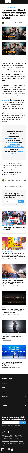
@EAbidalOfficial (13, 142)
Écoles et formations (7, 401)
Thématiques (5, 392)
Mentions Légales (21, 443)
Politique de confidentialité (7, 445)
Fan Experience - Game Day (7, 278)
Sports (3, 387)
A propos (4, 438)
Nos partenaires (5, 441)
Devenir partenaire (17, 438)
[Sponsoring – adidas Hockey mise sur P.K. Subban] (14, 326)
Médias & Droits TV (14, 7)
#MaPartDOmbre (14, 144)
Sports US (8, 334)
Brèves (3, 7)
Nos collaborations (14, 441)
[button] (3, 2)
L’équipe (21, 441)
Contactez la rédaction (7, 443)
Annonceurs (9, 438)
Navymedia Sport (9, 436)
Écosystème (5, 396)
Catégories (4, 383)
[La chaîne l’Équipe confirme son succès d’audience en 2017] (14, 218)
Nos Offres (4, 405)
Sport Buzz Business (7, 378)
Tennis (3, 307)
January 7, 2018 (17, 153)
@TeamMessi (9, 139)
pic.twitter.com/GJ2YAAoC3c (14, 146)
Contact (14, 443)
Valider (21, 201)
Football (7, 7)
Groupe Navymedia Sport (8, 410)
